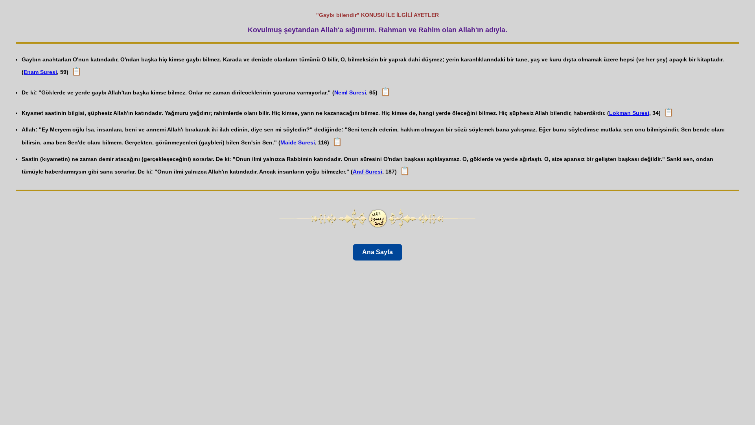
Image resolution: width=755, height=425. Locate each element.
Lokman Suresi (629, 113)
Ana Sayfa (377, 252)
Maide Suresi (297, 142)
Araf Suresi (367, 171)
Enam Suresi (40, 72)
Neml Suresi (350, 92)
